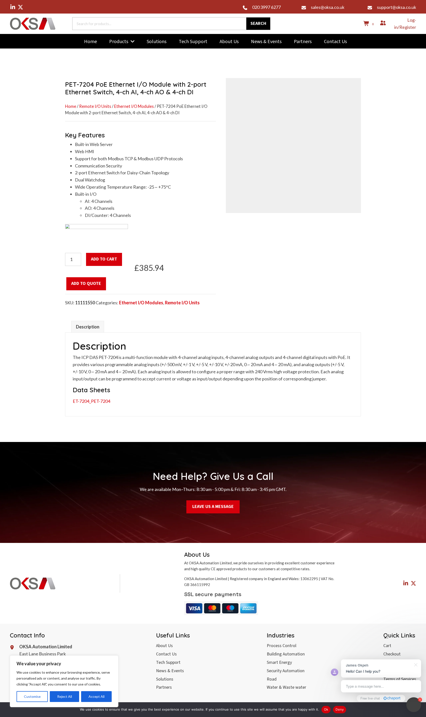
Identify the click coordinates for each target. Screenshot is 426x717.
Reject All (64, 696)
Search (258, 23)
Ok (326, 709)
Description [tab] (87, 326)
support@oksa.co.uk (396, 7)
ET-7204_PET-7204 (91, 401)
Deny (340, 709)
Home (70, 106)
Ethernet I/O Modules (134, 106)
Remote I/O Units (95, 106)
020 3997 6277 (266, 7)
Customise (32, 696)
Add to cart (104, 259)
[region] (64, 681)
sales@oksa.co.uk (327, 7)
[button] (12, 7)
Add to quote (86, 283)
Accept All (97, 696)
